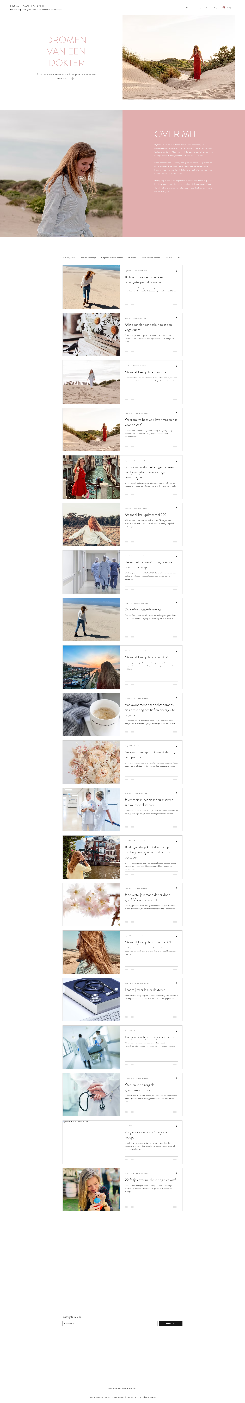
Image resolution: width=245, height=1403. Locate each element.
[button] (179, 258)
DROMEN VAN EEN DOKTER (28, 6)
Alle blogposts (69, 257)
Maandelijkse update (150, 257)
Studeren (132, 257)
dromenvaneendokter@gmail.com (122, 1347)
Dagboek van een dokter (112, 257)
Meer (167, 257)
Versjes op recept (88, 257)
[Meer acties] (177, 270)
